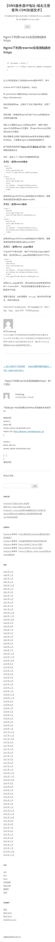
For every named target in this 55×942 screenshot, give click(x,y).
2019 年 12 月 (8, 653)
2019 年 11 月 (8, 657)
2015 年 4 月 (8, 838)
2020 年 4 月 (8, 640)
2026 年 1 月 (8, 575)
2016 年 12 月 (8, 773)
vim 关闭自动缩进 (10, 517)
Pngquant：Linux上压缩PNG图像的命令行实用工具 (24, 510)
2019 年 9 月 (8, 663)
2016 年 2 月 (8, 803)
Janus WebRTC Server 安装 (30, 544)
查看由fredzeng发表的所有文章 (17, 345)
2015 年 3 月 (8, 841)
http (5, 310)
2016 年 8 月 (8, 786)
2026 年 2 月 (8, 571)
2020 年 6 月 (8, 633)
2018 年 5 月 (8, 715)
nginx (17, 310)
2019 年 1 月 (8, 691)
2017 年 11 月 (8, 735)
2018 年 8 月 (8, 704)
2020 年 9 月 (8, 623)
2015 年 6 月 (8, 831)
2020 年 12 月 (8, 612)
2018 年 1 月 (8, 728)
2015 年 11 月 (8, 814)
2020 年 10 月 (8, 619)
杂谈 (5, 892)
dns (5, 875)
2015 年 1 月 (8, 848)
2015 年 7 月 (8, 827)
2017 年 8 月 (8, 745)
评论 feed (7, 916)
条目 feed (7, 913)
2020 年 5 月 (8, 636)
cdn (4, 872)
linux (5, 878)
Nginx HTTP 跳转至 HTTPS (33, 147)
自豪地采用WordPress (12, 937)
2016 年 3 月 (8, 800)
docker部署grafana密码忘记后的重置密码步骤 (22, 513)
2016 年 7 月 (8, 790)
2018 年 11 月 (8, 698)
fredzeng (35, 310)
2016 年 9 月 (8, 783)
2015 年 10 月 (8, 817)
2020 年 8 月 (8, 626)
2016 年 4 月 (8, 797)
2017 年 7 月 (8, 749)
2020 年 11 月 (8, 616)
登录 (5, 909)
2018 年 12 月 (8, 694)
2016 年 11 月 (8, 776)
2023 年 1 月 (8, 588)
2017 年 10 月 (8, 739)
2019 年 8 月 (8, 667)
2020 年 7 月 (8, 629)
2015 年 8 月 (8, 824)
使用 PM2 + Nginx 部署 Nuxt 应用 (16, 507)
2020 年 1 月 (8, 650)
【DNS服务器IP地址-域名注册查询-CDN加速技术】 (27, 7)
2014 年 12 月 (8, 851)
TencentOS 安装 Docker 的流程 (16, 503)
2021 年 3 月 (8, 605)
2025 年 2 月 (8, 582)
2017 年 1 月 (8, 769)
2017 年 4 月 (8, 759)
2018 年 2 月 (8, 725)
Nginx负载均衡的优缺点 (40, 366)
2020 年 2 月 (8, 646)
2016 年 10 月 (8, 780)
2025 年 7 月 (8, 578)
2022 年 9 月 (8, 592)
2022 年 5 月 (8, 599)
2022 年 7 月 (8, 595)
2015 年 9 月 (8, 820)
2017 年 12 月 (8, 732)
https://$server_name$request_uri (28, 431)
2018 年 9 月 (8, 701)
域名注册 (7, 885)
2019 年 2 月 (8, 687)
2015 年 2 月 (8, 844)
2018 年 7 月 (8, 708)
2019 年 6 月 (8, 674)
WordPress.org (9, 919)
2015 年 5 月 (8, 834)
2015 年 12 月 (8, 810)
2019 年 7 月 (8, 670)
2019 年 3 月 (8, 684)
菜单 (27, 26)
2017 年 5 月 (8, 756)
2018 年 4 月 (8, 718)
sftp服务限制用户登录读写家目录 (32, 541)
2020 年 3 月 (8, 643)
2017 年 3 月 (8, 762)
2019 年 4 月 (8, 681)
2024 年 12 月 (8, 585)
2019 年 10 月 (8, 660)
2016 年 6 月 (8, 793)
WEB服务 (35, 307)
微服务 (6, 889)
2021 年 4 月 (8, 602)
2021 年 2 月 (8, 609)
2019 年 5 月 (8, 677)
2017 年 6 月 (8, 752)
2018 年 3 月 (8, 722)
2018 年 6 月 (8, 711)
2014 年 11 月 (8, 855)
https (11, 310)
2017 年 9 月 (8, 742)
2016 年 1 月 (8, 807)
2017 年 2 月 (8, 766)
